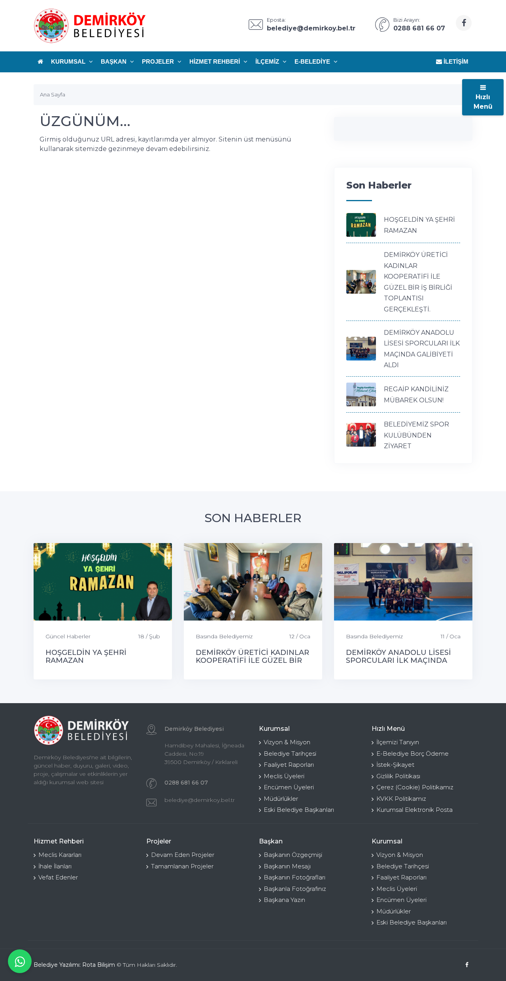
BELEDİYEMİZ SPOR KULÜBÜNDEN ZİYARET (416, 435)
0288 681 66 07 (186, 782)
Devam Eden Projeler (182, 854)
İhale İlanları (55, 866)
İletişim (455, 61)
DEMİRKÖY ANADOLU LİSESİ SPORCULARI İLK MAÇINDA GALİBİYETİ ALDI (398, 660)
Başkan (114, 61)
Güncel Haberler (68, 636)
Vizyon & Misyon (287, 742)
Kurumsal (69, 61)
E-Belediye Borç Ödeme (412, 753)
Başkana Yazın (284, 900)
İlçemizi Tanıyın (397, 742)
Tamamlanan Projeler (182, 866)
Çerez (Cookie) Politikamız (414, 787)
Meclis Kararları (59, 854)
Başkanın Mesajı (287, 866)
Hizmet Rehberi (215, 61)
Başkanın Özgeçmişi (293, 854)
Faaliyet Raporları (289, 764)
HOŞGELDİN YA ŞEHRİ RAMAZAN (85, 656)
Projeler (159, 61)
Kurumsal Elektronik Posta (414, 809)
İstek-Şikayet (395, 764)
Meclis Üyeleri (284, 776)
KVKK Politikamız (401, 798)
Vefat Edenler (58, 877)
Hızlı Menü (483, 101)
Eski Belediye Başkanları (299, 809)
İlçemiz (268, 61)
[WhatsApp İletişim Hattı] (20, 961)
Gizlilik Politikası (398, 776)
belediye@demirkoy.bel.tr (199, 800)
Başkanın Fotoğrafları (294, 877)
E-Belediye (313, 61)
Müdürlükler (281, 798)
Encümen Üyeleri (289, 787)
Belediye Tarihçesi (290, 753)
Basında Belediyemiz (224, 636)
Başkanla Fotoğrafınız (295, 888)
